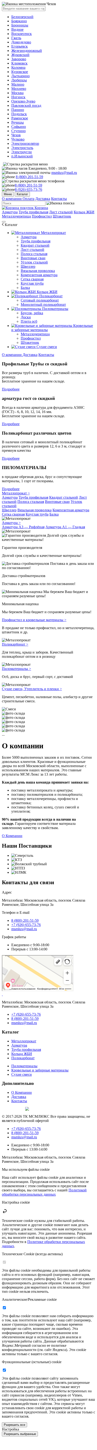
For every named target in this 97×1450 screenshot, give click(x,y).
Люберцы (19, 80)
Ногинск (18, 97)
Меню (8, 194)
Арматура (10, 212)
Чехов (16, 135)
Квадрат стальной (35, 245)
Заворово (18, 59)
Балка (25, 288)
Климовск (19, 63)
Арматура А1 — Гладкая (65, 527)
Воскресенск (21, 34)
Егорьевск (19, 46)
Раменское (19, 118)
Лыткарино (20, 76)
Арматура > (11, 523)
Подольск (19, 114)
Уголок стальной (34, 262)
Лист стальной (61, 212)
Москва (17, 93)
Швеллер (28, 266)
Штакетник (62, 216)
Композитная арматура (39, 275)
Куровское (19, 72)
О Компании (12, 836)
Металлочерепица (16, 216)
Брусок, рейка (32, 313)
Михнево (18, 89)
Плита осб (29, 321)
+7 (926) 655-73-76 (26, 925)
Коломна (18, 67)
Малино (17, 84)
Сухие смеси (46, 347)
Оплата (28, 199)
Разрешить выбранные (20, 1434)
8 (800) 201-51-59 (29, 177)
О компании (12, 199)
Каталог (22, 194)
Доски (26, 317)
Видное (17, 29)
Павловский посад (26, 105)
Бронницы (19, 25)
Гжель (16, 38)
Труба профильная (33, 212)
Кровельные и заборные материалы (40, 1070)
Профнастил (42, 216)
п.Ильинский (22, 156)
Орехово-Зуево (23, 101)
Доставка (42, 199)
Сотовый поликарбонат (40, 300)
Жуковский (20, 55)
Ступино (18, 131)
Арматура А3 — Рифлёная (23, 527)
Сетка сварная (32, 279)
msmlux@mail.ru (64, 173)
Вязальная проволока (38, 271)
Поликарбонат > (15, 644)
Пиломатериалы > (16, 669)
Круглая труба (32, 283)
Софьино (18, 127)
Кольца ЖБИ (84, 212)
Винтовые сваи (33, 258)
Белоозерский (22, 17)
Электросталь (22, 148)
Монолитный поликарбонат (43, 304)
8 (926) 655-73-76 (28, 189)
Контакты (59, 199)
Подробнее (11, 389)
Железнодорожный (26, 51)
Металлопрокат (53, 233)
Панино (17, 110)
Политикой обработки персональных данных (44, 1192)
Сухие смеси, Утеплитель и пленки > (32, 689)
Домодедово (21, 42)
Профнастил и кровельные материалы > (34, 620)
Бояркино (19, 21)
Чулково (17, 139)
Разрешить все (14, 1425)
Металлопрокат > (16, 493)
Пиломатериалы (54, 309)
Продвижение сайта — (13, 1108)
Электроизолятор (25, 143)
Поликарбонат (50, 296)
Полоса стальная (34, 254)
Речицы (17, 122)
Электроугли (21, 152)
